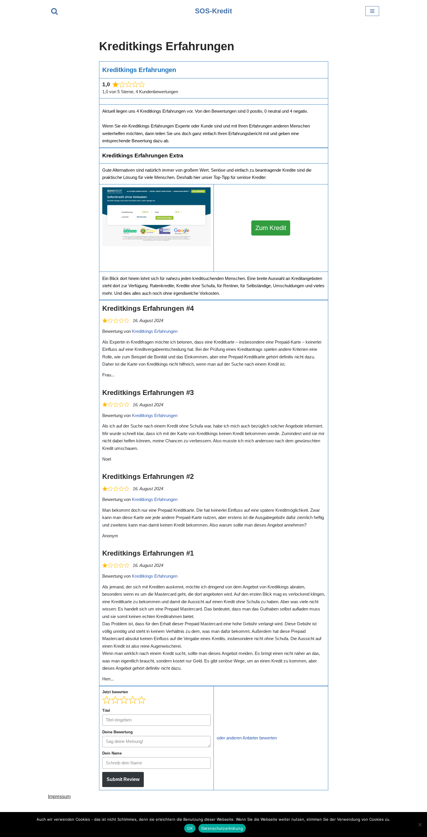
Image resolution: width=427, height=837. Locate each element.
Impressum (59, 796)
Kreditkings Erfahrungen (154, 331)
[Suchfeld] (54, 11)
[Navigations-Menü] (372, 11)
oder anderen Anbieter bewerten (247, 737)
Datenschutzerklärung (222, 828)
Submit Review (123, 779)
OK (190, 828)
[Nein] (420, 824)
